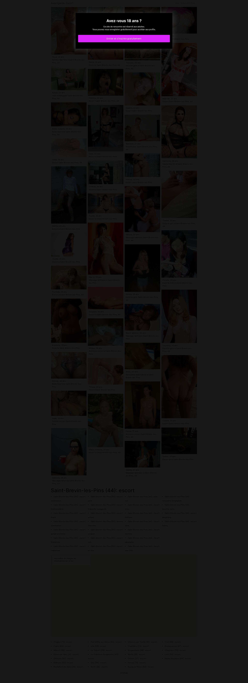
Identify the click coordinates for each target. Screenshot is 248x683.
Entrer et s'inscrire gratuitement (124, 38)
